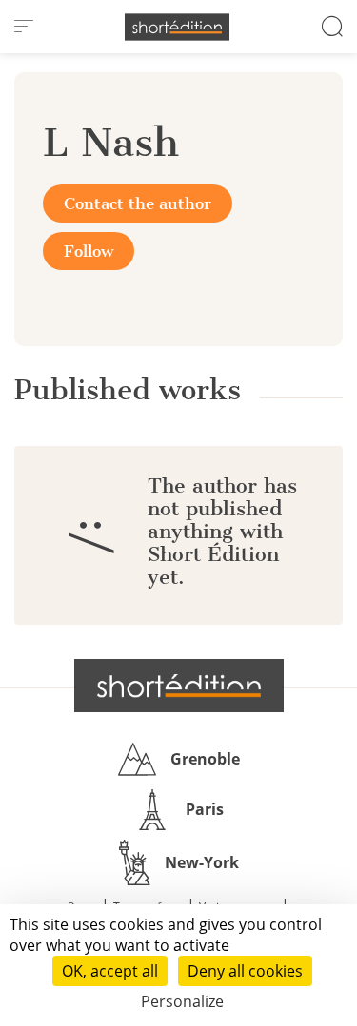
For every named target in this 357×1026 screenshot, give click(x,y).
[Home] (177, 27)
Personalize (182, 1001)
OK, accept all (110, 970)
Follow (88, 251)
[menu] (24, 26)
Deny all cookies (245, 970)
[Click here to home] (179, 685)
